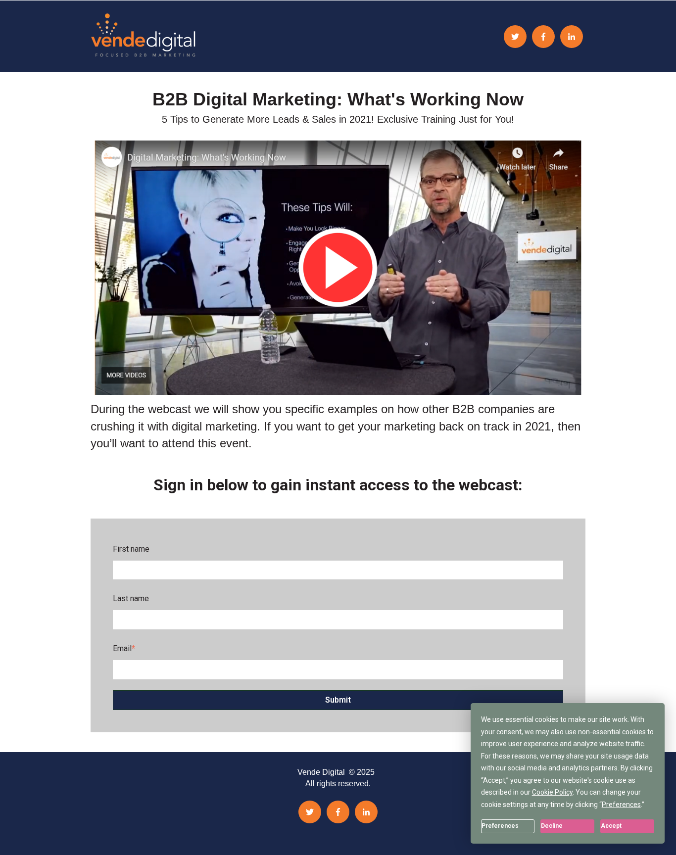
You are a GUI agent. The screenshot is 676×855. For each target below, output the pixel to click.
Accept (611, 825)
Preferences (500, 825)
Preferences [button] (621, 804)
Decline (552, 825)
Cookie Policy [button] (552, 792)
